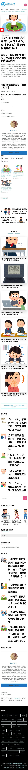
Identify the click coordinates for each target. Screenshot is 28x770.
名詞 (3, 737)
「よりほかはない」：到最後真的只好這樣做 (17, 474)
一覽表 (3, 730)
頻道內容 (17, 755)
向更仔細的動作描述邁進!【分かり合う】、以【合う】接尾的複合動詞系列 (14, 340)
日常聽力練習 (16, 744)
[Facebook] (14, 153)
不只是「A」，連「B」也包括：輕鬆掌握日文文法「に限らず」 (16, 460)
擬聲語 (15, 741)
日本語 (3, 748)
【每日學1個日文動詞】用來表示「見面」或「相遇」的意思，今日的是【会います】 (17, 633)
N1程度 (3, 715)
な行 (24, 723)
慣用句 (23, 737)
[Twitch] (16, 153)
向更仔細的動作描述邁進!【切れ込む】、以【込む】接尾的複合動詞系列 (6, 522)
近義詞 (22, 751)
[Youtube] (10, 153)
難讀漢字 (10, 755)
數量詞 (21, 741)
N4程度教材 (4, 719)
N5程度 (12, 719)
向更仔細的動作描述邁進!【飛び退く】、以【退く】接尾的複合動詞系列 (16, 522)
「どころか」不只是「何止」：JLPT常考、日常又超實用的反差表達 (17, 424)
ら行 (19, 726)
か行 (8, 723)
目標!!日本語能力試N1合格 (15, 764)
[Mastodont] (18, 153)
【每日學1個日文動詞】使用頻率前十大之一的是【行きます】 (17, 601)
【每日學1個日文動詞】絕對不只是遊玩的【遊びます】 (17, 617)
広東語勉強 (10, 737)
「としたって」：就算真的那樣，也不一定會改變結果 (17, 487)
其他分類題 (18, 730)
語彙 (10, 751)
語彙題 (16, 751)
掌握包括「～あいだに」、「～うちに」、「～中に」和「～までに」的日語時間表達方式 (14, 367)
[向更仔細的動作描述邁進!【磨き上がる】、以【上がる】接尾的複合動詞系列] (6, 168)
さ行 (14, 723)
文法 (3, 744)
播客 (3, 741)
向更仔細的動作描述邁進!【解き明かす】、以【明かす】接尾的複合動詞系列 (14, 394)
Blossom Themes (21, 765)
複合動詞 (7, 35)
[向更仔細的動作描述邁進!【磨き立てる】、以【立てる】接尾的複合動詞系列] (18, 168)
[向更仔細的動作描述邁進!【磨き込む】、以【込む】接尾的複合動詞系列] (6, 183)
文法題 (9, 744)
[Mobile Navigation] (25, 5)
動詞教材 (20, 733)
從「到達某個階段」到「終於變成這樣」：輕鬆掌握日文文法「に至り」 (17, 442)
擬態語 (9, 741)
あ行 (3, 723)
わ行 (24, 726)
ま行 (8, 726)
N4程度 (23, 715)
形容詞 (17, 737)
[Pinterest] (12, 153)
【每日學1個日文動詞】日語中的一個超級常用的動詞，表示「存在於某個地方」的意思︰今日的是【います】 (17, 569)
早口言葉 (10, 748)
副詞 (3, 733)
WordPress (6, 767)
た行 (19, 723)
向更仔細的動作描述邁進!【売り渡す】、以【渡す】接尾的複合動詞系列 (13, 286)
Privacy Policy (20, 767)
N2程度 (2, 35)
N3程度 (16, 715)
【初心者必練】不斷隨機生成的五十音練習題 (17, 588)
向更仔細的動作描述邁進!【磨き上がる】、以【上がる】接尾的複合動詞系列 (6, 174)
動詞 (14, 733)
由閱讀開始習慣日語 (20, 748)
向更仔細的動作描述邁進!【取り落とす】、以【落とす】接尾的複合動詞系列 (13, 259)
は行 (3, 726)
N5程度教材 (19, 719)
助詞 (8, 733)
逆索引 (3, 755)
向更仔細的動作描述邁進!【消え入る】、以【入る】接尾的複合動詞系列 (13, 313)
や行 (14, 726)
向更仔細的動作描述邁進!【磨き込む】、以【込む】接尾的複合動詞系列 (6, 189)
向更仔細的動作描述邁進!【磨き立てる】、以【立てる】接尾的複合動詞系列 (18, 174)
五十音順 (10, 730)
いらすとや (16, 698)
